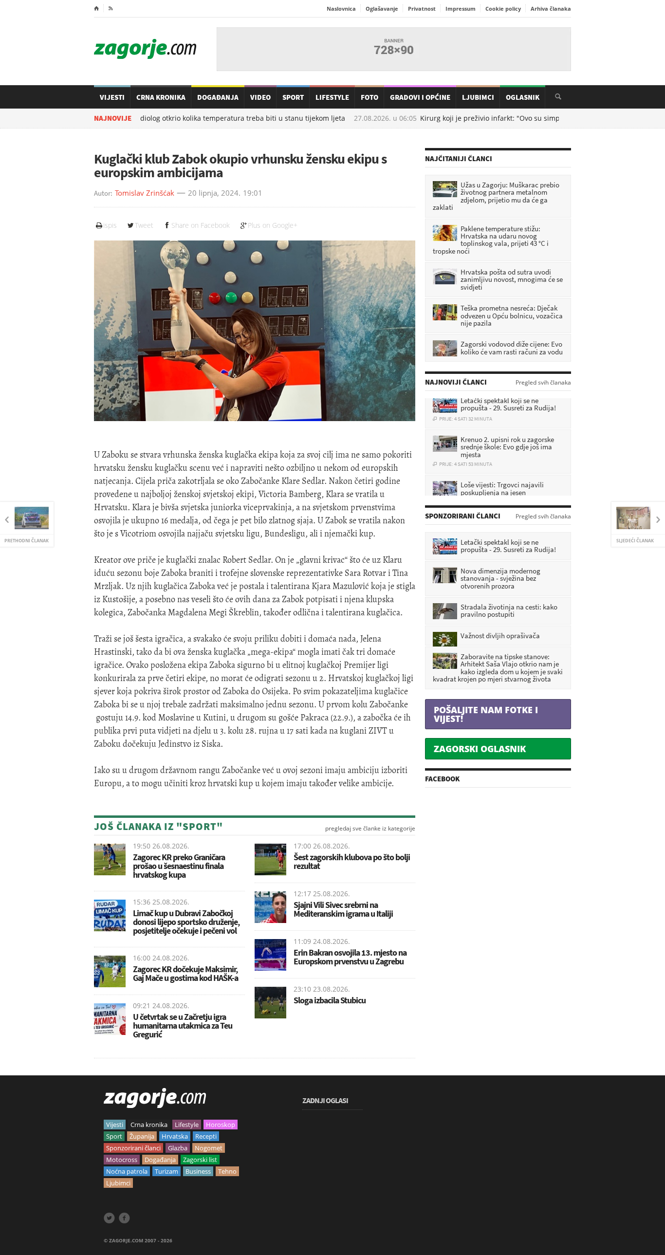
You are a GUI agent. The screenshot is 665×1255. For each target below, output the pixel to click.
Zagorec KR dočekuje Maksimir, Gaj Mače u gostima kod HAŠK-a (185, 973)
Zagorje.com (145, 49)
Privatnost (422, 8)
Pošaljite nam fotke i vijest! (486, 714)
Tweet (144, 225)
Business (198, 1171)
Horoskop (220, 1124)
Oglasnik (522, 97)
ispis (110, 225)
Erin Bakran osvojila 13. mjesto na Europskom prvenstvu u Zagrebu (350, 957)
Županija (141, 1136)
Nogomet (208, 1148)
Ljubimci (478, 97)
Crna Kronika (160, 97)
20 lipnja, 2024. (214, 193)
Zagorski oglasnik (480, 749)
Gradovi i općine (420, 97)
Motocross (121, 1159)
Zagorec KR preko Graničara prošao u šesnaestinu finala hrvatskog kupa (179, 865)
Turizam (166, 1171)
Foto (369, 97)
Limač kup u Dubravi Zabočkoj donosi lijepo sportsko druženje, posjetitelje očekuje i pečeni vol (186, 921)
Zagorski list (200, 1159)
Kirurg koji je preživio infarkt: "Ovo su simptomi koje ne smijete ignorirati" (495, 118)
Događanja (218, 97)
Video (260, 97)
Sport (293, 97)
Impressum (460, 8)
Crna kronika (148, 1124)
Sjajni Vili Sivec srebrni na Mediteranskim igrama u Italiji (344, 909)
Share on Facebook (200, 225)
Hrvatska (175, 1136)
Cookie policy (503, 8)
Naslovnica (341, 8)
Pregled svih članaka (543, 383)
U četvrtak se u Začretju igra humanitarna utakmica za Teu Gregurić (182, 1025)
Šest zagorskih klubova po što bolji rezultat (352, 861)
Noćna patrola (127, 1171)
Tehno (227, 1171)
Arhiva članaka (551, 8)
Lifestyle (332, 97)
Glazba (177, 1148)
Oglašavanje (382, 8)
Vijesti (112, 97)
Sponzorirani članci (133, 1148)
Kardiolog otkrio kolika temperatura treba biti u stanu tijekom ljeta (192, 118)
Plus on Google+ (272, 225)
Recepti (206, 1136)
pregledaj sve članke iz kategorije (370, 828)
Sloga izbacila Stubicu (330, 1000)
